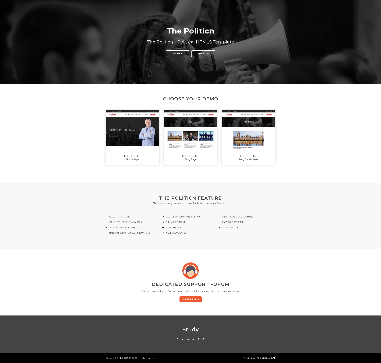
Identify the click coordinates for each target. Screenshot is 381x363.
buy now (203, 53)
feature (177, 53)
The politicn (125, 358)
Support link (190, 299)
